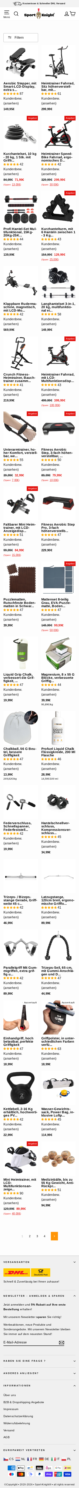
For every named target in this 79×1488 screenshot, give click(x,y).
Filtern (19, 37)
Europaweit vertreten (24, 1450)
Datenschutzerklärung (18, 1416)
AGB (6, 1437)
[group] (13, 99)
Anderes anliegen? (21, 1373)
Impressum (10, 1409)
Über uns (9, 1395)
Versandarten (16, 1262)
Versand (9, 1430)
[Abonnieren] (61, 1342)
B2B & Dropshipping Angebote (23, 1402)
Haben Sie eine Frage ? (24, 1361)
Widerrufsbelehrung (16, 1423)
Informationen (17, 1385)
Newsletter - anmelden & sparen (34, 1296)
